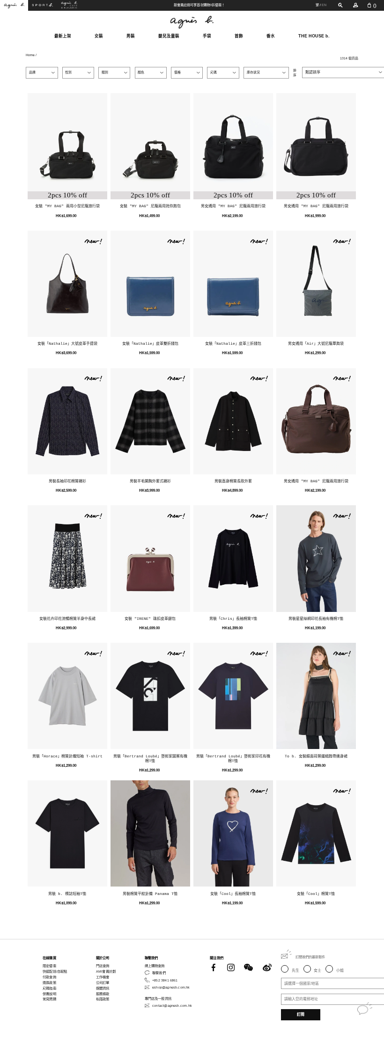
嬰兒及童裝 (168, 36)
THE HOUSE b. (314, 36)
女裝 (99, 36)
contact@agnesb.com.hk (172, 1005)
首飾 (239, 36)
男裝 (130, 36)
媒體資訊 (103, 988)
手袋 (207, 36)
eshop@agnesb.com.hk (171, 987)
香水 (270, 36)
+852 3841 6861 (165, 980)
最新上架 (62, 36)
